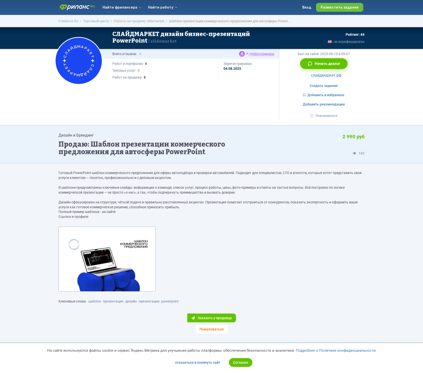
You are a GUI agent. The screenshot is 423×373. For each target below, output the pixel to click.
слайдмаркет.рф (325, 75)
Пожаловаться (326, 115)
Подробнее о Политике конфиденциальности (336, 350)
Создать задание (324, 86)
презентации (149, 301)
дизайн (131, 301)
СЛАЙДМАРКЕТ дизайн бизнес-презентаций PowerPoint (181, 37)
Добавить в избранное (325, 95)
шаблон (94, 301)
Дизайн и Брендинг (76, 135)
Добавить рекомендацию (324, 104)
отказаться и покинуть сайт (197, 362)
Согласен (240, 362)
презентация (113, 301)
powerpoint (170, 301)
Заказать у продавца (214, 318)
